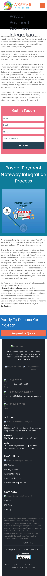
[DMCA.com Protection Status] (23, 557)
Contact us (5, 306)
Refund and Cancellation (25, 565)
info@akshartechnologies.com (14, 288)
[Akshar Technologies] (17, 5)
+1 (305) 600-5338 (19, 383)
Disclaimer (9, 565)
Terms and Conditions (27, 567)
